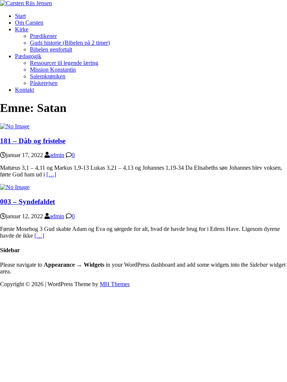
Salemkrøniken (47, 76)
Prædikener (43, 36)
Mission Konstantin (53, 69)
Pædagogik (28, 56)
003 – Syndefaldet (27, 202)
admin (57, 155)
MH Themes (115, 284)
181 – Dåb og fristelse (32, 141)
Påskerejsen (44, 83)
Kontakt (24, 90)
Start (20, 16)
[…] (51, 174)
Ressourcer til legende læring (64, 63)
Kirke (21, 29)
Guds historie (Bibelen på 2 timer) (70, 43)
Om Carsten (29, 22)
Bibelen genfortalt (51, 49)
